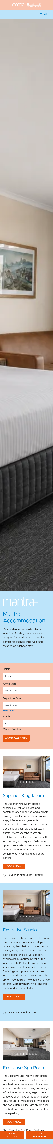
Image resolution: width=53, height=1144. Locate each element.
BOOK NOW (14, 866)
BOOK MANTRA (12, 1135)
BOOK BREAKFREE (39, 1135)
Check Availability (16, 738)
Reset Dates (8, 711)
